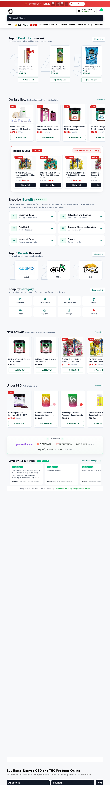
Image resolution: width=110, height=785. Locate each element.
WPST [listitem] (65, 449)
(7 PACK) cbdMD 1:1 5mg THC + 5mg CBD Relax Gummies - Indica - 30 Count (50, 176)
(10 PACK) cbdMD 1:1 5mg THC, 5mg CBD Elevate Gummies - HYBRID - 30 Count (76, 176)
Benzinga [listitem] (46, 444)
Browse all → (97, 290)
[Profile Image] (80, 11)
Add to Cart (25, 185)
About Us (82, 25)
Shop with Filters (46, 25)
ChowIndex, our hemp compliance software (72, 488)
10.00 (86, 12)
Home (10, 25)
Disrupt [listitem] (85, 444)
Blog (90, 25)
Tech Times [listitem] (64, 444)
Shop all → (98, 254)
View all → (98, 39)
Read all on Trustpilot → (91, 461)
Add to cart (23, 80)
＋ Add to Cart (21, 137)
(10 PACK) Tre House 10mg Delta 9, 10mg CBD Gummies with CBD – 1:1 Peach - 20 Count (24, 176)
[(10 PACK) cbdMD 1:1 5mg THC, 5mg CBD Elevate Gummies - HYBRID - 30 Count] (76, 163)
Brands (72, 25)
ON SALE (33, 24)
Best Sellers (61, 25)
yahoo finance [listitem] (24, 444)
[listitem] (24, 270)
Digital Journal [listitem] (45, 449)
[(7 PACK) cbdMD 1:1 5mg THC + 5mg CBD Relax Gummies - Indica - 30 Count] (50, 163)
